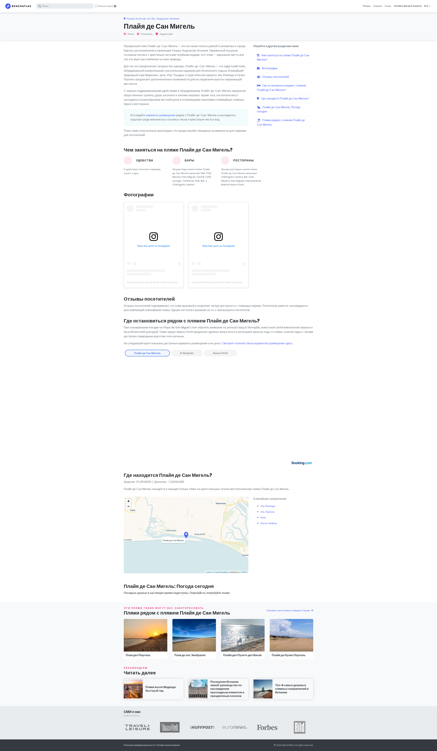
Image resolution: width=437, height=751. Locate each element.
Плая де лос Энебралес (190, 655)
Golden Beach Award (407, 6)
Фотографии (269, 68)
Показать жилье (105, 6)
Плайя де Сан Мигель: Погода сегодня (278, 109)
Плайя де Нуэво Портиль (289, 655)
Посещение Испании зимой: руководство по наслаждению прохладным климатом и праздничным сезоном (227, 689)
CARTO (244, 572)
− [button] (128, 506)
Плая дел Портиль (138, 655)
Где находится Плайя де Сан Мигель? (284, 98)
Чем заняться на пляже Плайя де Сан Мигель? (283, 57)
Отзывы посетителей (275, 77)
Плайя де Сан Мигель (147, 353)
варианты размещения (160, 115)
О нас (388, 6)
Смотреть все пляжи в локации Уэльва (288, 610)
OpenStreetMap (221, 572)
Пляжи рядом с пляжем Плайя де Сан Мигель (281, 122)
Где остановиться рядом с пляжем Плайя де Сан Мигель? (281, 88)
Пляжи (367, 6)
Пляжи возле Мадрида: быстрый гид (160, 689)
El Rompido (187, 353)
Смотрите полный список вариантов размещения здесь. (257, 343)
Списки (377, 6)
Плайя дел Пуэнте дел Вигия (242, 655)
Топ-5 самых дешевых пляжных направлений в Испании (292, 688)
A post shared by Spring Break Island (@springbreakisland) (159, 282)
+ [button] (128, 501)
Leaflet (209, 572)
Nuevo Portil (220, 353)
